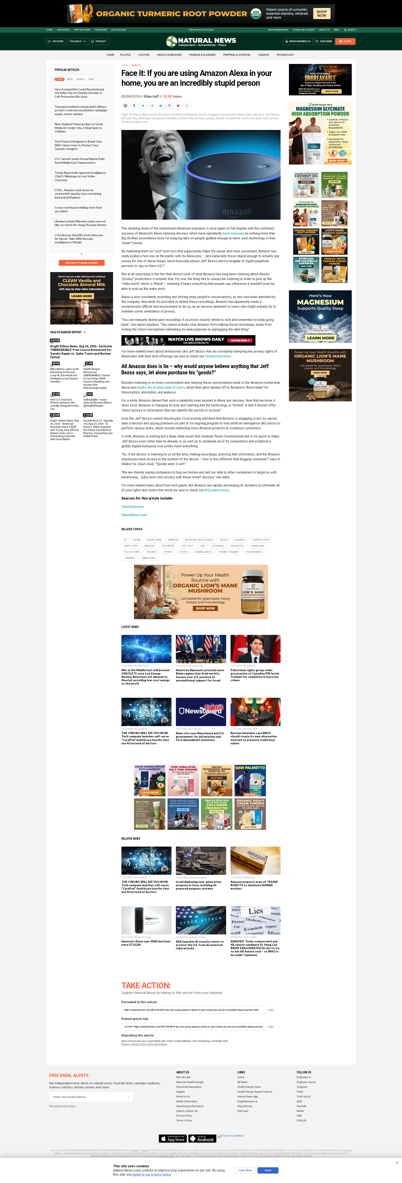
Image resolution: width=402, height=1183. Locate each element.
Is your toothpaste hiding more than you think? (78, 209)
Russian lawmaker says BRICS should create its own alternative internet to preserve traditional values (254, 738)
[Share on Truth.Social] (169, 106)
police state (186, 118)
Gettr (299, 1101)
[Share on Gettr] (178, 106)
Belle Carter (143, 666)
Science (264, 54)
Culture (143, 54)
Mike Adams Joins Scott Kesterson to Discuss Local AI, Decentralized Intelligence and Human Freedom (64, 375)
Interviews (101, 30)
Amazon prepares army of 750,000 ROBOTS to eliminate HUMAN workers (254, 885)
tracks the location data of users (161, 387)
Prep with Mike (82, 30)
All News (242, 1082)
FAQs (336, 30)
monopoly (157, 118)
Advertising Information (190, 1106)
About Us (324, 30)
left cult (126, 118)
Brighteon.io (304, 1077)
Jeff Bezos (272, 114)
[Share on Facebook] (134, 106)
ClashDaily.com (132, 507)
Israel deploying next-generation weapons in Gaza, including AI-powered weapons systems (198, 885)
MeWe (300, 1111)
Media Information (186, 1101)
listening (143, 118)
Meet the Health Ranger (190, 1082)
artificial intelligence (184, 114)
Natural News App (247, 1096)
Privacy (135, 1150)
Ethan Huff (151, 97)
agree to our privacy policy (152, 1175)
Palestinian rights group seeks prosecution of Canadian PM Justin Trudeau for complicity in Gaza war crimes (255, 675)
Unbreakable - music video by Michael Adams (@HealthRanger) (97, 402)
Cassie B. (251, 666)
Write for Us (183, 1096)
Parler (300, 1091)
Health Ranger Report (66, 332)
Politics (125, 54)
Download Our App (304, 30)
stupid (219, 118)
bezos (203, 114)
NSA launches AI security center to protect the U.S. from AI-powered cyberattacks (200, 945)
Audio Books (118, 30)
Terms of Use (184, 1120)
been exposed (233, 233)
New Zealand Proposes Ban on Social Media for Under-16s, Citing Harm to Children (79, 127)
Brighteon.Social (306, 1082)
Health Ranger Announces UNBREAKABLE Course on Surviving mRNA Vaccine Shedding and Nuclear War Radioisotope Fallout (96, 378)
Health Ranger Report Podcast (254, 1091)
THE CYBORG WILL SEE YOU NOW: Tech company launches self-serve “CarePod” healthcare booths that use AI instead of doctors (145, 738)
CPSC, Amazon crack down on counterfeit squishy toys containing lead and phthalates (78, 193)
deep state (244, 114)
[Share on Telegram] (152, 106)
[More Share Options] (187, 106)
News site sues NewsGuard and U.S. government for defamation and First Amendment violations (200, 737)
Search (352, 30)
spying (210, 118)
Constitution (228, 114)
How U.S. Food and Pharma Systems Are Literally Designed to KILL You (64, 404)
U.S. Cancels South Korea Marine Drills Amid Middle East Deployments (80, 160)
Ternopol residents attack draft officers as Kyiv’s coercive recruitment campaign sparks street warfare (81, 110)
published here (165, 1156)
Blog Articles (244, 1106)
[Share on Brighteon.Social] (125, 106)
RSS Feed (242, 1111)
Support (180, 1091)
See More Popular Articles (82, 262)
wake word (140, 121)
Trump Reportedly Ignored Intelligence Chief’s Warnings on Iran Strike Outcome (80, 176)
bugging (213, 114)
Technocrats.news (218, 356)
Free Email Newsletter (189, 1087)
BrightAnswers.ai (278, 30)
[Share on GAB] (161, 106)
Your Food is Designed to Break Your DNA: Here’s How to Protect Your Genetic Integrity (78, 145)
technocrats (271, 118)
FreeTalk (301, 1106)
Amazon (136, 65)
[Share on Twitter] (143, 106)
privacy (199, 118)
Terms (144, 1150)
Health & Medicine (169, 54)
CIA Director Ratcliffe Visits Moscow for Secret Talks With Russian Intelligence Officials (79, 238)
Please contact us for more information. (144, 1044)
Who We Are (183, 1077)
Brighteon (63, 30)
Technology (285, 54)
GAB (299, 1115)
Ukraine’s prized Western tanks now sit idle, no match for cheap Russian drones (80, 223)
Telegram (302, 1087)
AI (130, 114)
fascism (258, 114)
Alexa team (149, 114)
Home (49, 30)
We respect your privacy (62, 1106)
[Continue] (128, 1096)
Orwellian (171, 118)
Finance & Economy (202, 54)
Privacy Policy (184, 1115)
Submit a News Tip (186, 1111)
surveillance (233, 118)
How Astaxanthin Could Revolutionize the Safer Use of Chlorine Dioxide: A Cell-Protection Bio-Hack (79, 92)
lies (135, 118)
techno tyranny (252, 118)
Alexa (137, 114)
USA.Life (301, 1120)
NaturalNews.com (134, 515)
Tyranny (126, 121)
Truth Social (304, 1096)
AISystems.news (216, 490)
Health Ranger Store (249, 1087)
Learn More (245, 1170)
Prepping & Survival (237, 54)
